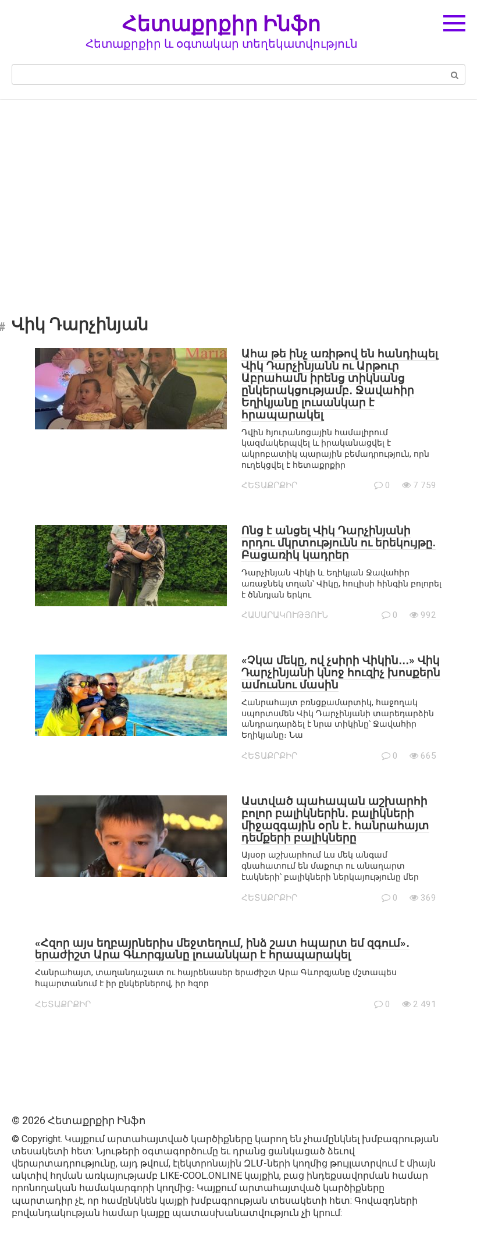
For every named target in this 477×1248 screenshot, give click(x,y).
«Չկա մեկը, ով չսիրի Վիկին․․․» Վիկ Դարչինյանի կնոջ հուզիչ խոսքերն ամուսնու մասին (340, 672)
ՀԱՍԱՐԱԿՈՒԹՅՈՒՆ (284, 615)
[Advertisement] (238, 199)
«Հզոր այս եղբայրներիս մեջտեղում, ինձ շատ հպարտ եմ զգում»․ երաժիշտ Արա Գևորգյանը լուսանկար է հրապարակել (222, 949)
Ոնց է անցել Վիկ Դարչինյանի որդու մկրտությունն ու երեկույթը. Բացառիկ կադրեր (338, 542)
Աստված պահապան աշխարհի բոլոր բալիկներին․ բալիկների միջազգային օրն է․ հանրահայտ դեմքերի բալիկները (335, 819)
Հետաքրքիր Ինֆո (221, 23)
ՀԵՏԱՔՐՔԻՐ (269, 485)
